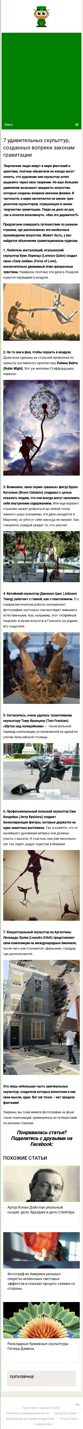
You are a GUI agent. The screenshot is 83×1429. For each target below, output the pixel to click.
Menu (9, 125)
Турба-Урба (29, 1407)
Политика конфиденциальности (27, 1413)
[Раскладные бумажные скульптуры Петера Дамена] (41, 1320)
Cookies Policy (43, 1424)
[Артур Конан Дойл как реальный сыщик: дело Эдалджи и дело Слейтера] (41, 1184)
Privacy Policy (68, 1418)
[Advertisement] (41, 76)
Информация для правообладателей (30, 1418)
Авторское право (65, 1413)
